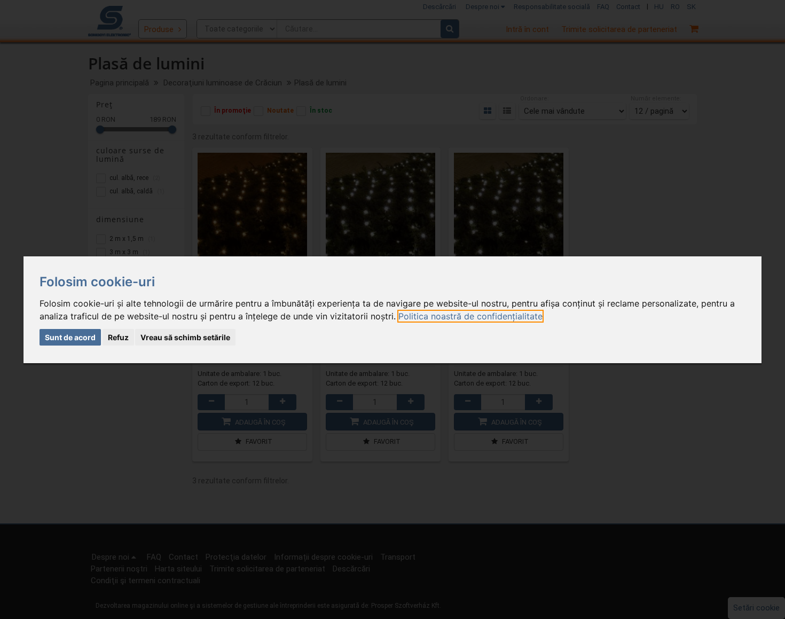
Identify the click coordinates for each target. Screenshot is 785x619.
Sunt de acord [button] (70, 337)
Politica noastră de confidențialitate (470, 316)
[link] (470, 316)
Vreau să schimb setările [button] (185, 337)
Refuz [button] (118, 337)
